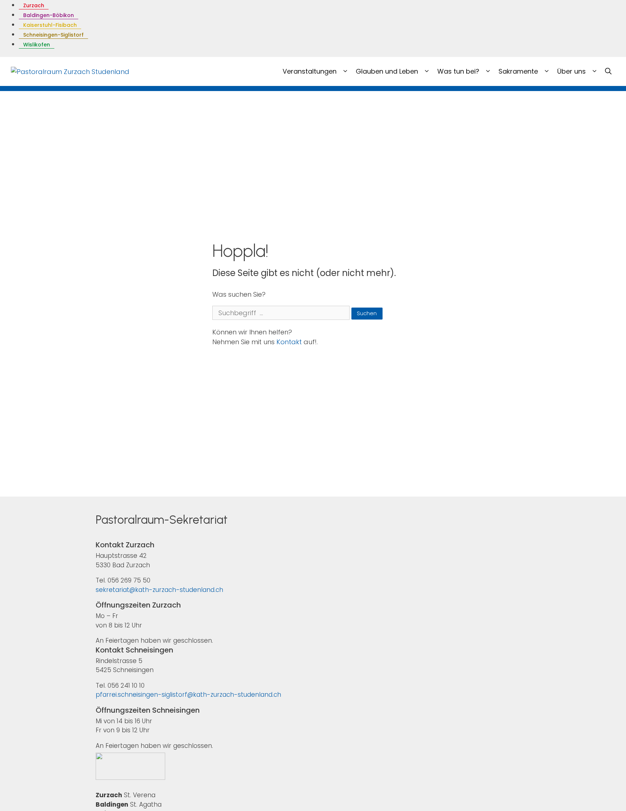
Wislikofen (36, 44)
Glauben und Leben (388, 71)
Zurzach (33, 5)
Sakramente (519, 71)
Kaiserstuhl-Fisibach (50, 25)
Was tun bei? (459, 71)
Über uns (572, 71)
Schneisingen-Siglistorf (53, 34)
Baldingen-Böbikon (48, 15)
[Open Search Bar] (608, 71)
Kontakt (289, 341)
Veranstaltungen (310, 71)
